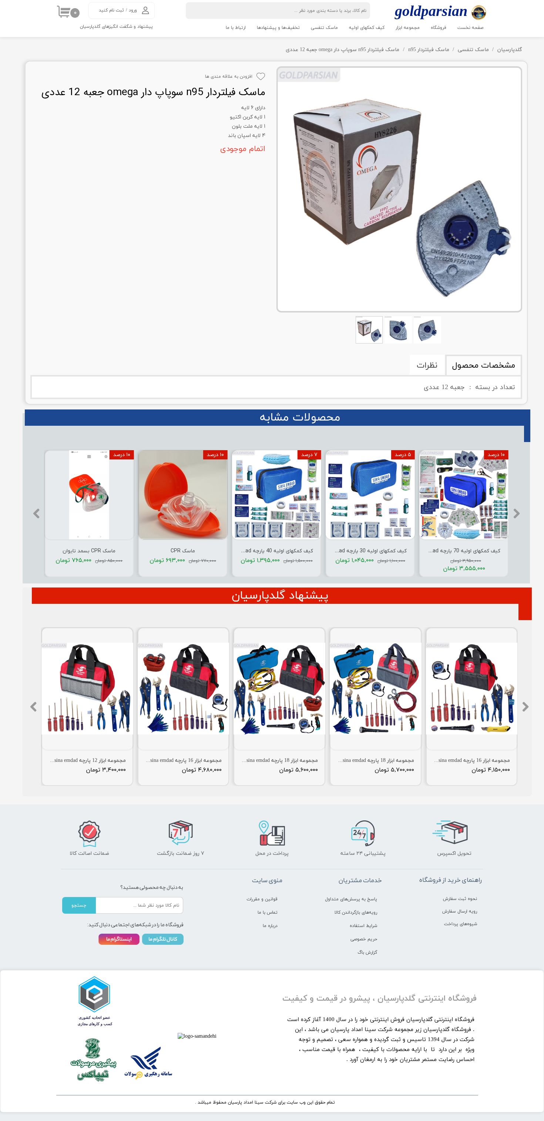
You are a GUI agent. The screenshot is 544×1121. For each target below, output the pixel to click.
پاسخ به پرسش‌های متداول (351, 899)
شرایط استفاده (363, 926)
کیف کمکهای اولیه (367, 28)
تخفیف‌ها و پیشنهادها (278, 28)
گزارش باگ (367, 953)
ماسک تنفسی (324, 28)
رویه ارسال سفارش (459, 911)
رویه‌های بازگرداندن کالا (356, 913)
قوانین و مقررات (262, 899)
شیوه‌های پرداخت (460, 924)
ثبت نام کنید (111, 10)
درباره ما (270, 926)
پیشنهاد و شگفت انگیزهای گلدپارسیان (116, 27)
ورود (133, 10)
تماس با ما (268, 913)
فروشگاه (438, 28)
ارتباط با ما (236, 28)
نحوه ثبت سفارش (460, 899)
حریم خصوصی (363, 939)
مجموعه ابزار (408, 28)
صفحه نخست (470, 28)
